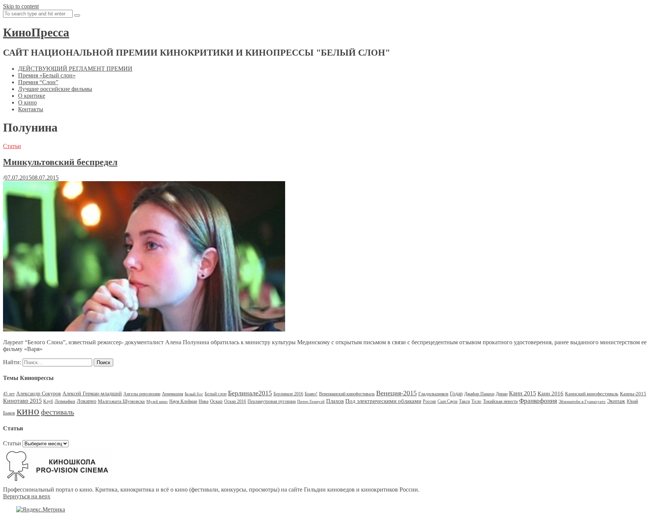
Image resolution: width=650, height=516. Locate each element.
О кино (27, 102)
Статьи (12, 146)
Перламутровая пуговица (272, 401)
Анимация (172, 393)
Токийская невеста (500, 401)
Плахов (335, 401)
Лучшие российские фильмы (55, 89)
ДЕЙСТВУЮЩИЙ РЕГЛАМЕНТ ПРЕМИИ (75, 68)
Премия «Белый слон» (47, 75)
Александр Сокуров (38, 393)
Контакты (30, 109)
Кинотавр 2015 (22, 401)
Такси (464, 401)
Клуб (48, 401)
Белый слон (215, 393)
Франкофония (538, 400)
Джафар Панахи (479, 393)
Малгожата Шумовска (121, 401)
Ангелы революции (141, 393)
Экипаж (616, 401)
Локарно (86, 401)
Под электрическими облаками (383, 401)
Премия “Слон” (38, 82)
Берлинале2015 (250, 393)
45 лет (9, 393)
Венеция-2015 (396, 393)
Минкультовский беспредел (60, 162)
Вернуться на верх (26, 496)
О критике (31, 95)
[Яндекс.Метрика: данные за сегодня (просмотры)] (40, 509)
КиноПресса (36, 32)
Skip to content (21, 6)
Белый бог (194, 394)
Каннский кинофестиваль (591, 393)
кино (28, 411)
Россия (429, 401)
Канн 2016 (550, 393)
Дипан (501, 393)
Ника (203, 401)
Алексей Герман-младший (92, 393)
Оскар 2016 (235, 401)
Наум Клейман (183, 401)
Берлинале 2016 (288, 393)
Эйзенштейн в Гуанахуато (582, 401)
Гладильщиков (433, 393)
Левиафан (65, 401)
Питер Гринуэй (311, 401)
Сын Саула (447, 401)
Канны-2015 (633, 393)
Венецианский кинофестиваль (347, 393)
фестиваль (57, 412)
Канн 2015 (522, 393)
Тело (476, 401)
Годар (456, 393)
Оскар (216, 401)
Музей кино (157, 401)
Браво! (311, 393)
